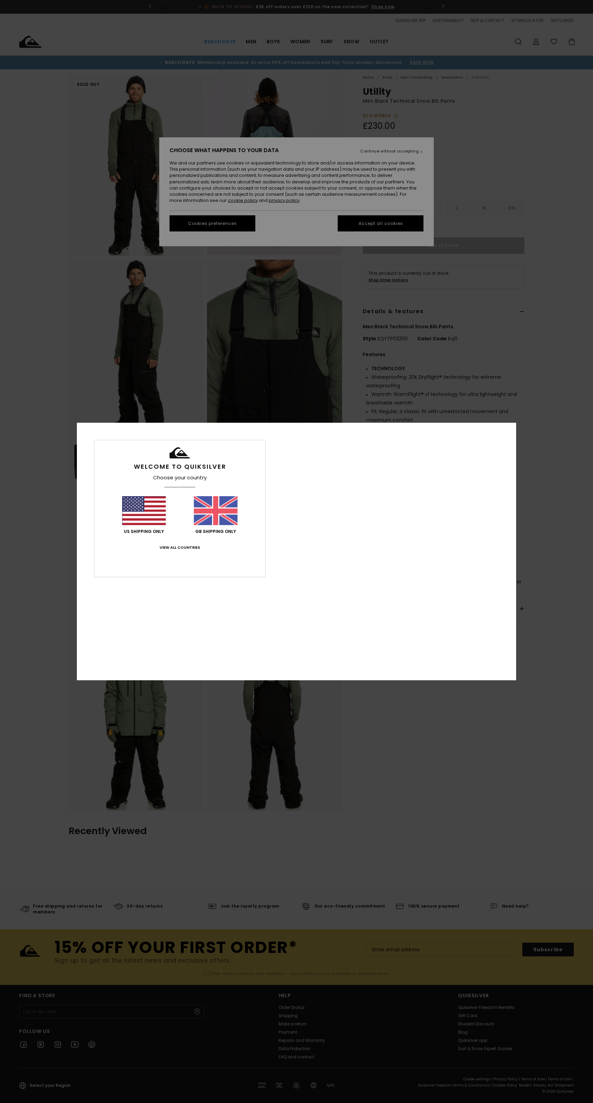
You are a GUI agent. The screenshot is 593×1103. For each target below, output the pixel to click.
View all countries (180, 547)
